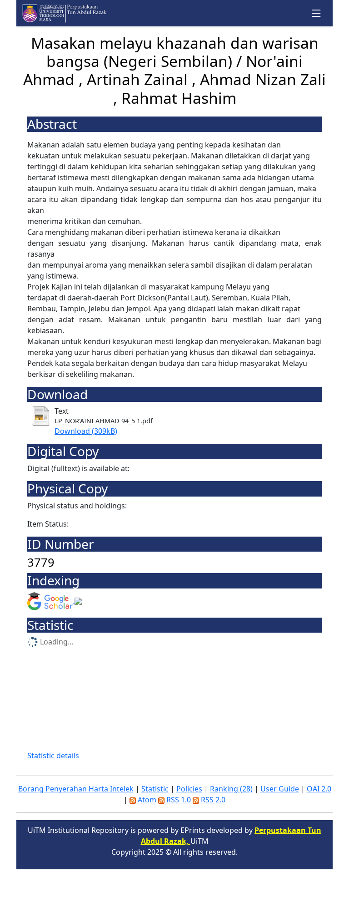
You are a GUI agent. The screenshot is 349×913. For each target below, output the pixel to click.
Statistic (155, 789)
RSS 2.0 (212, 800)
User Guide (279, 789)
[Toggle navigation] (316, 13)
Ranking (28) (231, 789)
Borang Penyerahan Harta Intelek (76, 789)
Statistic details (53, 756)
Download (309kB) (86, 431)
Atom (146, 800)
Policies (189, 789)
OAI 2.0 (319, 789)
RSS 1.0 (178, 800)
